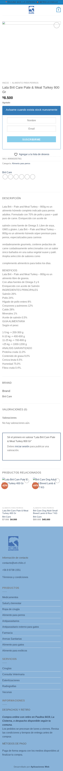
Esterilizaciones (11, 680)
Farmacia (7, 633)
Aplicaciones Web (40, 766)
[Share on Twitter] (16, 176)
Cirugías (6, 668)
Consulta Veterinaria (13, 674)
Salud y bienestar (11, 603)
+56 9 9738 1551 (11, 570)
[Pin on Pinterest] (27, 176)
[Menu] (4, 10)
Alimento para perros (25, 83)
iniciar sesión (22, 446)
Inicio (5, 83)
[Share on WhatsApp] (5, 176)
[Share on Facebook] (10, 176)
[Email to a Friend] (21, 176)
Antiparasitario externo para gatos (20, 627)
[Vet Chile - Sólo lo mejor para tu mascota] (31, 10)
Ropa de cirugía (11, 609)
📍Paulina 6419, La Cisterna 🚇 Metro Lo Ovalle (31, 2)
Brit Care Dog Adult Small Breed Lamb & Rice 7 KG (45, 512)
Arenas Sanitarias (12, 638)
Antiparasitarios (10, 621)
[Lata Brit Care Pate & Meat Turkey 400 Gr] (16, 491)
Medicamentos (10, 597)
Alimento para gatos (13, 644)
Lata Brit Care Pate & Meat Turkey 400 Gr (15, 512)
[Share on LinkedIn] (32, 176)
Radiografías (9, 686)
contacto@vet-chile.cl (14, 563)
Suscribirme (31, 139)
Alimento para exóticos (14, 650)
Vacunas (7, 692)
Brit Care (7, 172)
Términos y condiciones (15, 577)
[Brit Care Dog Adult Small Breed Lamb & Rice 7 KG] (47, 491)
